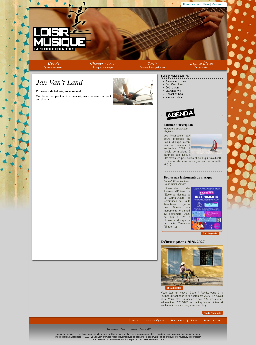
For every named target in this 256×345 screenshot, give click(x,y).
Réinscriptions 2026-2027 (183, 242)
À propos (134, 320)
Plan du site (177, 320)
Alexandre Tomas (176, 81)
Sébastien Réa (174, 93)
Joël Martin (172, 87)
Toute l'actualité (212, 313)
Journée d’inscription (178, 124)
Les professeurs (175, 76)
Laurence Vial (174, 90)
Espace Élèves (202, 64)
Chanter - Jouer (103, 64)
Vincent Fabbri (174, 97)
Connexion (218, 4)
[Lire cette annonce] (206, 144)
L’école (53, 64)
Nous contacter (191, 4)
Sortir (152, 64)
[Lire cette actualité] (192, 265)
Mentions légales (155, 320)
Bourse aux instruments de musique (188, 177)
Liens (206, 4)
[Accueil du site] (59, 48)
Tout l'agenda (210, 233)
